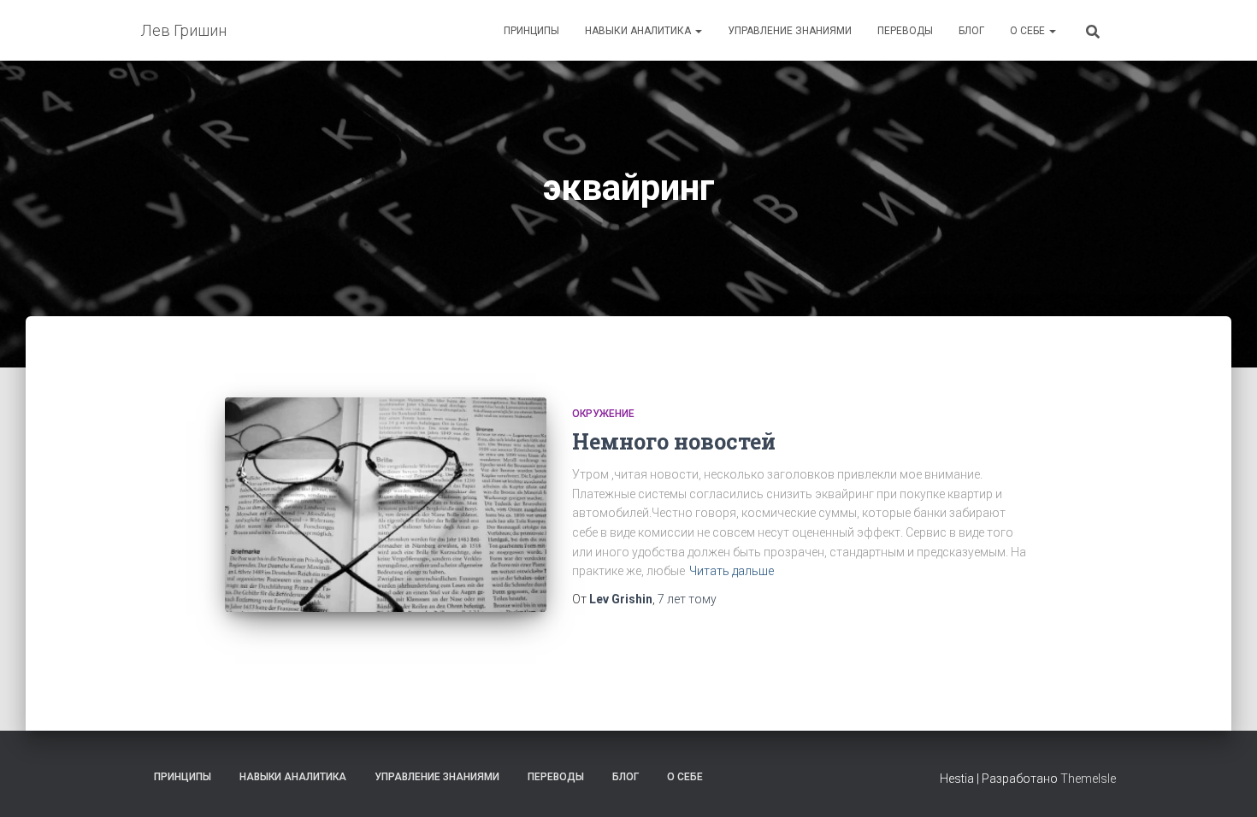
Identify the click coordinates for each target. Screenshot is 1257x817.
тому (687, 599)
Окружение (603, 414)
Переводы (905, 31)
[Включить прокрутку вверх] (1223, 782)
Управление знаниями (790, 31)
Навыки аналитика (639, 31)
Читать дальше (731, 571)
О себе (1029, 31)
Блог (971, 31)
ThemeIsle (1088, 778)
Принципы (531, 31)
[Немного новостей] (385, 504)
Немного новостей (674, 441)
